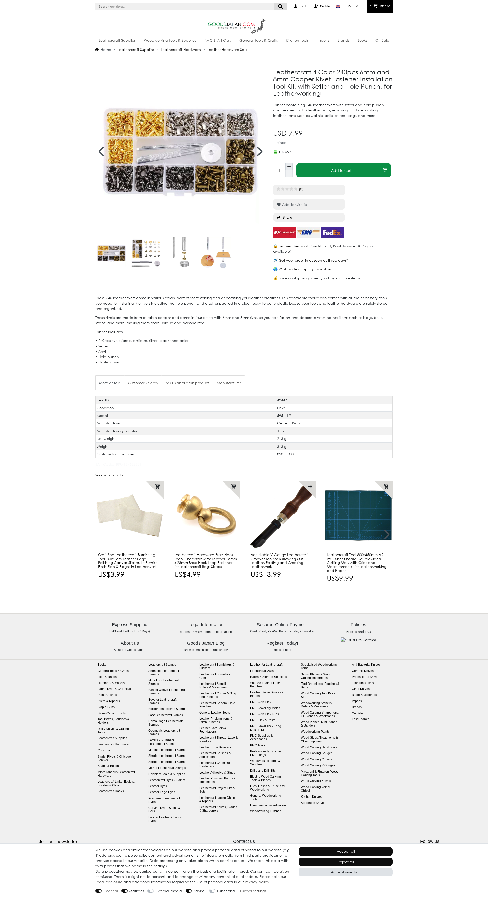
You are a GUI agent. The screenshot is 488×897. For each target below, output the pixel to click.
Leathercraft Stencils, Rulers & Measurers (213, 685)
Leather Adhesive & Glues (217, 772)
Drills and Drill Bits (263, 770)
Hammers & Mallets (111, 683)
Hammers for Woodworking (269, 805)
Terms (208, 632)
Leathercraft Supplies (117, 40)
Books (362, 40)
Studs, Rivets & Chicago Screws (114, 758)
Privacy (197, 632)
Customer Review (143, 382)
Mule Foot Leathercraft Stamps (163, 682)
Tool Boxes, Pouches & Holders (113, 721)
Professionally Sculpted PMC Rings (266, 753)
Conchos (104, 750)
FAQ (368, 632)
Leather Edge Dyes (161, 792)
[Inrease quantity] (289, 166)
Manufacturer (229, 382)
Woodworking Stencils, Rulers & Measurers (316, 705)
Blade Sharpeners (364, 695)
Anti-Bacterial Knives (366, 664)
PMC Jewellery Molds (265, 708)
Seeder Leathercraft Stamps (167, 762)
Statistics (136, 890)
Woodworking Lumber (265, 811)
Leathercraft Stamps (162, 664)
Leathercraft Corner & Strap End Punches (218, 695)
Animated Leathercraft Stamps (163, 672)
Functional (226, 890)
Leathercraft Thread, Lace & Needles (218, 739)
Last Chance (360, 719)
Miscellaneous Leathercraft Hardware (116, 774)
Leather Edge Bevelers (215, 747)
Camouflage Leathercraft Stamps (165, 723)
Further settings (253, 890)
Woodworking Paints (315, 731)
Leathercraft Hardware (180, 49)
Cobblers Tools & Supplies (166, 774)
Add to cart (341, 170)
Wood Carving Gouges (316, 753)
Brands (343, 40)
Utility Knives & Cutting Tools (113, 730)
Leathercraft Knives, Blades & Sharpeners (218, 809)
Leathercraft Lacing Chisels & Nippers (218, 799)
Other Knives (361, 689)
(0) (301, 189)
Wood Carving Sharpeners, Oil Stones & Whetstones (320, 714)
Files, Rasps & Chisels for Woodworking (267, 788)
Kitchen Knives (311, 797)
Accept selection (346, 872)
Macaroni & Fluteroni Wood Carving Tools (320, 773)
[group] (206, 515)
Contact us (244, 841)
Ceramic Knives (363, 671)
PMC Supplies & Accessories (261, 737)
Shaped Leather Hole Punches (265, 684)
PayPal (199, 890)
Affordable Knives (313, 803)
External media (169, 890)
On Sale (382, 40)
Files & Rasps (107, 677)
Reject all (346, 861)
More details (109, 382)
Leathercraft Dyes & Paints (166, 780)
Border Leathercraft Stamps (167, 709)
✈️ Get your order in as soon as (300, 260)
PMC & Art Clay (217, 40)
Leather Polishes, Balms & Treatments (217, 780)
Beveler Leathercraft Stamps (162, 701)
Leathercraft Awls (262, 671)
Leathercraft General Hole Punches (217, 705)
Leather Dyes (157, 786)
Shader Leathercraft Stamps (167, 756)
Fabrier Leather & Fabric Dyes (165, 819)
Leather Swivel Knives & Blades (267, 694)
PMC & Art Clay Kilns (264, 714)
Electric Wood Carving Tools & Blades (265, 778)
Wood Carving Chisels (316, 759)
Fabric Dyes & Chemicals (115, 689)
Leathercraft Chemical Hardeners (214, 764)
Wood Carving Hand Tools (319, 747)
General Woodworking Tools (265, 797)
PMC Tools (257, 745)
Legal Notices (223, 632)
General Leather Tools (214, 712)
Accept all (346, 851)
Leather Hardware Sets (226, 49)
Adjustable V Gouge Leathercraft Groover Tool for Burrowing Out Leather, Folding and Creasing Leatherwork (280, 560)
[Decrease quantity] (289, 173)
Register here (282, 650)
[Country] (338, 6)
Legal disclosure (109, 881)
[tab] (109, 382)
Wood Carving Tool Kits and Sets (320, 695)
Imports (323, 40)
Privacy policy (257, 881)
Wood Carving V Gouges (318, 765)
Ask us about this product (187, 382)
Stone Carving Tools (112, 713)
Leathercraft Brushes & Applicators (215, 755)
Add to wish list (294, 204)
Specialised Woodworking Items (319, 666)
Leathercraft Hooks (111, 791)
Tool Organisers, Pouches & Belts (320, 685)
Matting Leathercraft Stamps (167, 750)
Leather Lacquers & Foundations (212, 730)
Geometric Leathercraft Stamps (164, 732)
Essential (110, 890)
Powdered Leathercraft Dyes (164, 800)
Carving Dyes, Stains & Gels (164, 809)
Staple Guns (106, 707)
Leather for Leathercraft (266, 664)
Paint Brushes (107, 695)
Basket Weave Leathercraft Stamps (167, 691)
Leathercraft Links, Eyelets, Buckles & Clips (116, 783)
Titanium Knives (363, 683)
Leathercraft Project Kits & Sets (217, 790)
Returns (184, 632)
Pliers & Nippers (109, 701)
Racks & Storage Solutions (268, 677)
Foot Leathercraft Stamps (165, 715)
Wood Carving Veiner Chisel (315, 789)
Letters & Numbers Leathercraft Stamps (162, 742)
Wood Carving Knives (316, 781)
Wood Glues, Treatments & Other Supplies (319, 739)
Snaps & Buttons (109, 766)
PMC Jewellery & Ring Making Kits (265, 728)
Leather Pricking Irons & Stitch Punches (215, 720)
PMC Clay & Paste (263, 720)
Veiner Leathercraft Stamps (167, 768)
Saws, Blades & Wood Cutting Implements (316, 676)
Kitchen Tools (297, 40)
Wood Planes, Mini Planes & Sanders (319, 724)
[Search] (280, 6)
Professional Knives (365, 677)
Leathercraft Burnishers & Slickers (216, 666)
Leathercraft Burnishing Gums (215, 676)
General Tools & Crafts (258, 40)
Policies (351, 632)
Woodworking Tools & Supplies (170, 40)
